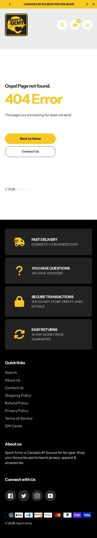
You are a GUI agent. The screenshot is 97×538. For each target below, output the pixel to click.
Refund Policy (16, 403)
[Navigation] (87, 25)
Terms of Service (18, 418)
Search (11, 372)
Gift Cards (13, 426)
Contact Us (14, 387)
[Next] (87, 4)
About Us (12, 380)
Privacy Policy (16, 410)
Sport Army (24, 189)
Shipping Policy (18, 395)
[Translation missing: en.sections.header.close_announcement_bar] (93, 4)
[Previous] (10, 4)
